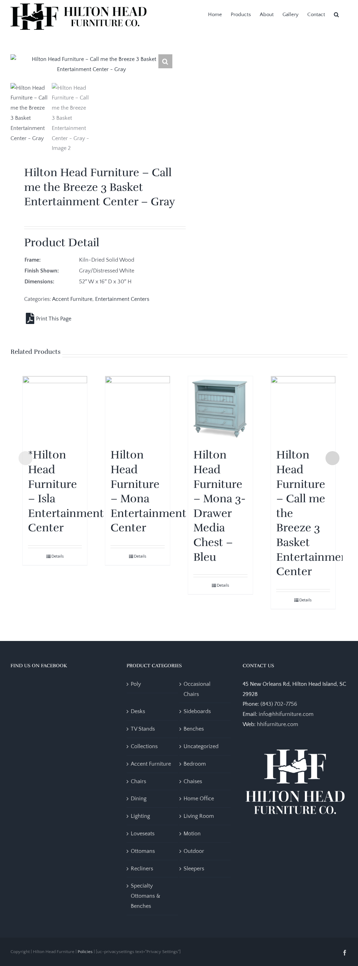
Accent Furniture (72, 299)
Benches (194, 729)
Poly (136, 684)
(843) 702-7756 (278, 704)
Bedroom (195, 764)
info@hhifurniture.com (286, 714)
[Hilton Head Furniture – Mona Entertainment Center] (137, 408)
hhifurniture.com (277, 724)
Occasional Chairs (197, 689)
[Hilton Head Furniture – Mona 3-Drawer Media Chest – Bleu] (220, 408)
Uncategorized (201, 746)
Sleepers (194, 868)
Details (57, 556)
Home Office (199, 798)
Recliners (142, 868)
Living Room (199, 816)
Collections (144, 746)
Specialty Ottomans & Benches (145, 896)
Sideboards (197, 711)
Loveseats (143, 833)
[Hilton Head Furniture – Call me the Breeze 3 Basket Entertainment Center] (303, 408)
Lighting (140, 816)
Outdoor (194, 851)
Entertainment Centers (122, 299)
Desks (138, 711)
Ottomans (143, 851)
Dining (138, 798)
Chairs (138, 781)
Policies (85, 951)
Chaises (193, 781)
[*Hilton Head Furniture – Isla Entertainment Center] (55, 408)
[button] (336, 14)
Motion (192, 833)
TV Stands (143, 729)
